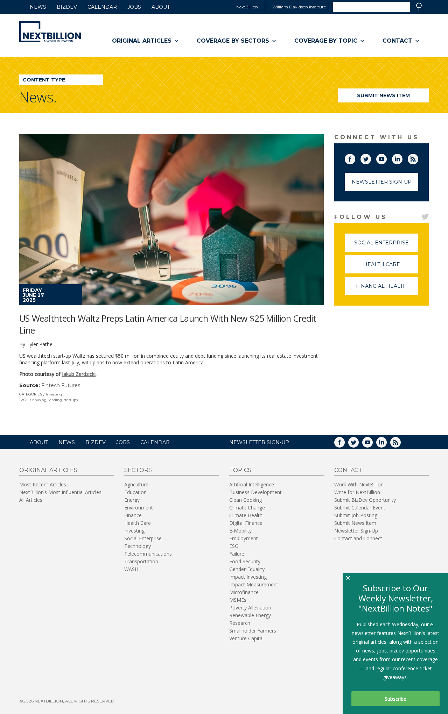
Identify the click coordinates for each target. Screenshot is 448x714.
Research (239, 623)
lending (55, 400)
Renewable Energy (250, 615)
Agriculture (136, 484)
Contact (397, 40)
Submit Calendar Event (359, 507)
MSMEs (237, 600)
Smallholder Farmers (252, 630)
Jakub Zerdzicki (79, 374)
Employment (243, 538)
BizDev (67, 7)
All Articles (30, 500)
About (161, 7)
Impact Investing (248, 576)
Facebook (344, 445)
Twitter (370, 158)
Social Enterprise (386, 246)
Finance (133, 515)
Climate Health (245, 515)
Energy (132, 500)
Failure (236, 553)
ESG (233, 546)
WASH (131, 569)
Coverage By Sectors (233, 40)
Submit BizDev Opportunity (365, 500)
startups (71, 400)
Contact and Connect (358, 538)
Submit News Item (383, 95)
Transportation (141, 561)
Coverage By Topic (325, 40)
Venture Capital (246, 638)
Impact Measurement (253, 584)
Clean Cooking (245, 500)
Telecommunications (148, 553)
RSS (400, 445)
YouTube (386, 158)
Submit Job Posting (355, 515)
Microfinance (244, 592)
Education (135, 492)
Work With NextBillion (359, 484)
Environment (138, 507)
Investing (54, 394)
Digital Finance (245, 523)
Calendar (102, 7)
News (38, 7)
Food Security (244, 561)
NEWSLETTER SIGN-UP (259, 442)
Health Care (390, 267)
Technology (137, 546)
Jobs (134, 7)
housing (39, 400)
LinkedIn (386, 445)
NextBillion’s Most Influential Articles (60, 492)
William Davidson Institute (299, 6)
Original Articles (142, 40)
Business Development (255, 492)
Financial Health (387, 289)
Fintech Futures (60, 385)
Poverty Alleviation (250, 607)
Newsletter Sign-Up (382, 182)
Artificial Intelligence (251, 484)
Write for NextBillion (357, 492)
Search (419, 6)
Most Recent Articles (42, 484)
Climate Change (247, 507)
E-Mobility (240, 530)
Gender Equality (247, 569)
